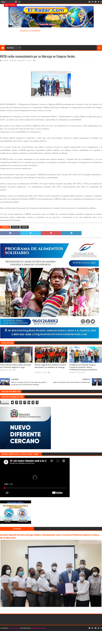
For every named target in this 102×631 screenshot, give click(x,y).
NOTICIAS (15, 227)
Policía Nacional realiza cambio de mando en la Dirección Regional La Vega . (15, 366)
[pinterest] (98, 2)
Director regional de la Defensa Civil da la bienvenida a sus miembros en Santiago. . (50, 367)
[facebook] (89, 2)
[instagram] (101, 2)
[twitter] (92, 2)
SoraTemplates (13, 628)
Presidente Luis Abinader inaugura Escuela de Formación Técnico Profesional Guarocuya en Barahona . (83, 367)
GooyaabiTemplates (38, 628)
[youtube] (95, 2)
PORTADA (24, 227)
